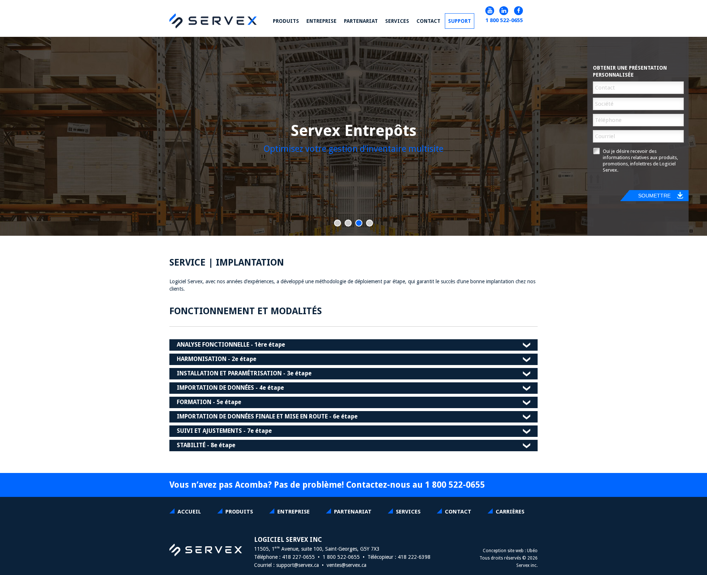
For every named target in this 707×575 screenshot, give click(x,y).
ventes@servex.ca (346, 565)
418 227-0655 (298, 557)
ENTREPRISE (293, 511)
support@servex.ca (297, 565)
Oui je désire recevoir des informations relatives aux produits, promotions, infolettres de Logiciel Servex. (640, 160)
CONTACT (458, 511)
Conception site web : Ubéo (510, 550)
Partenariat (353, 511)
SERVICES (408, 511)
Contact (428, 21)
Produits (239, 511)
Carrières (510, 511)
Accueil (189, 511)
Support (459, 21)
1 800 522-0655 (504, 20)
